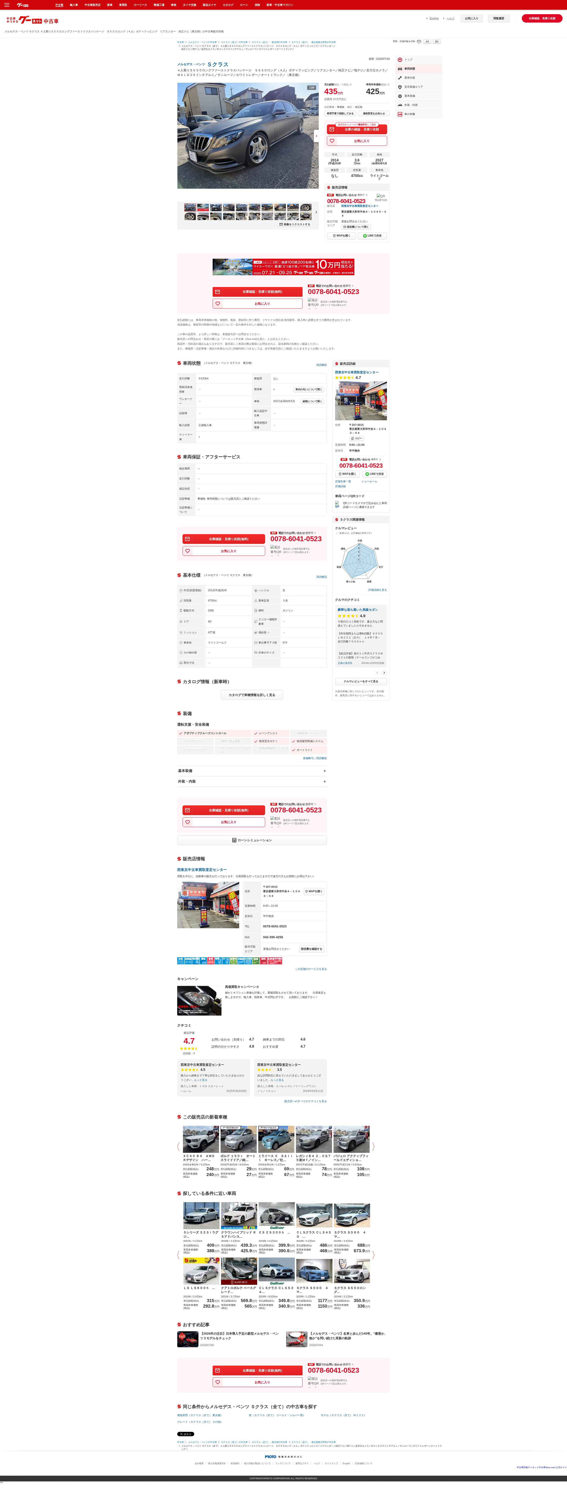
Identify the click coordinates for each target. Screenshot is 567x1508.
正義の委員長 (345, 663)
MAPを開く (344, 235)
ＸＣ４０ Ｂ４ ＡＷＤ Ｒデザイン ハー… (200, 1158)
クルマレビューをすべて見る (361, 681)
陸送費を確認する (311, 948)
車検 (173, 4)
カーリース (140, 4)
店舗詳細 (340, 486)
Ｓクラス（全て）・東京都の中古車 (269, 42)
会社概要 (199, 1463)
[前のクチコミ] (377, 672)
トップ (408, 59)
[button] (179, 1146)
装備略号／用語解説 (315, 758)
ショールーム (369, 481)
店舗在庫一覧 (343, 481)
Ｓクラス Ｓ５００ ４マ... (312, 1290)
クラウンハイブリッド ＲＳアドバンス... (238, 1234)
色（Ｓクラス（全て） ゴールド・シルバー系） (277, 1415)
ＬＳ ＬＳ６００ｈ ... (199, 1288)
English (434, 18)
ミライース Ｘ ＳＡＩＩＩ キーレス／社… (275, 1158)
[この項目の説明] (366, 195)
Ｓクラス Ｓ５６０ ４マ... (350, 1234)
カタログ (228, 4)
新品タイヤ (209, 4)
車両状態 (409, 68)
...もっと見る (199, 1080)
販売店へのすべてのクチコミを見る (305, 1101)
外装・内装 (187, 781)
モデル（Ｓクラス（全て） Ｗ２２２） (344, 1415)
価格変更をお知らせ (374, 113)
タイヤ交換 (189, 4)
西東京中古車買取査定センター (360, 205)
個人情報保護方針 (217, 1463)
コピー (358, 438)
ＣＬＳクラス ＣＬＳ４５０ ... (313, 1234)
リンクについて (283, 1463)
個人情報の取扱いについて (257, 1463)
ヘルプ (450, 18)
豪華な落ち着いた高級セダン (358, 609)
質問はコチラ (302, 1463)
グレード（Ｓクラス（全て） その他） (200, 1421)
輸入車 (74, 4)
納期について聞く (312, 401)
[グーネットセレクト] (239, 1139)
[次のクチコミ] (384, 672)
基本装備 (185, 771)
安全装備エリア (413, 86)
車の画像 (409, 114)
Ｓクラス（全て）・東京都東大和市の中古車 (313, 42)
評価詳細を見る (377, 589)
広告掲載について (364, 1463)
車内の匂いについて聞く (308, 389)
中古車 (180, 42)
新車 (110, 4)
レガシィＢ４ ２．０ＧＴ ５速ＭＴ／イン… (314, 1158)
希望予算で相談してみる (340, 113)
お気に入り (471, 18)
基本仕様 (409, 77)
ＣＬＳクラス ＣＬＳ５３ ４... (277, 1290)
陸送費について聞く (358, 226)
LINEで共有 (375, 235)
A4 (427, 41)
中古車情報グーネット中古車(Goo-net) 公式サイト (542, 1467)
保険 (257, 4)
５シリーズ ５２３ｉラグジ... (200, 1234)
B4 (437, 41)
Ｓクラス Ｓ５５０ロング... (350, 1290)
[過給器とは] (268, 632)
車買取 (123, 4)
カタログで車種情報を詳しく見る (252, 695)
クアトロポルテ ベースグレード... (238, 1290)
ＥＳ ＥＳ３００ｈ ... (274, 1232)
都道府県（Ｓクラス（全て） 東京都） (200, 1415)
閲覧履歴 (498, 18)
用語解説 (321, 364)
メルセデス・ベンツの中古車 (202, 42)
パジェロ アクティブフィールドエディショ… (351, 1158)
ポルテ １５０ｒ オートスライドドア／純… (238, 1158)
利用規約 (235, 1463)
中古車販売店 (93, 4)
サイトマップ (331, 1463)
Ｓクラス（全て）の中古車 (234, 42)
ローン (244, 4)
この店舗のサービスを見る (311, 969)
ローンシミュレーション (255, 840)
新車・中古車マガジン (280, 4)
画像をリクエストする (297, 224)
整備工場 (159, 4)
